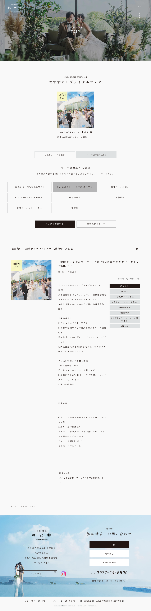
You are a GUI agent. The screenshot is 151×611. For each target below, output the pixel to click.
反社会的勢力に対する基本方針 (108, 601)
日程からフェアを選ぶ (55, 154)
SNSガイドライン (72, 601)
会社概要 (87, 601)
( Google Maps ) (41, 562)
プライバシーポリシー (51, 601)
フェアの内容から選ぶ (96, 154)
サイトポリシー (31, 601)
